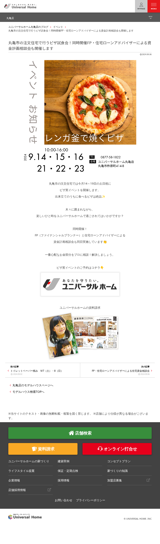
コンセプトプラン (119, 461)
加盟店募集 (114, 480)
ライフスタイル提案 (21, 471)
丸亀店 (10, 18)
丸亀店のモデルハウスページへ (32, 385)
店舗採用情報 (17, 490)
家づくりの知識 (117, 471)
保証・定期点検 (68, 471)
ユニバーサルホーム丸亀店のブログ (28, 27)
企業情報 (14, 480)
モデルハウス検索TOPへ (28, 392)
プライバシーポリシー (90, 500)
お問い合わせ (63, 500)
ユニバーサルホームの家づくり (28, 461)
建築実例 (63, 461)
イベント (58, 27)
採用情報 (63, 480)
